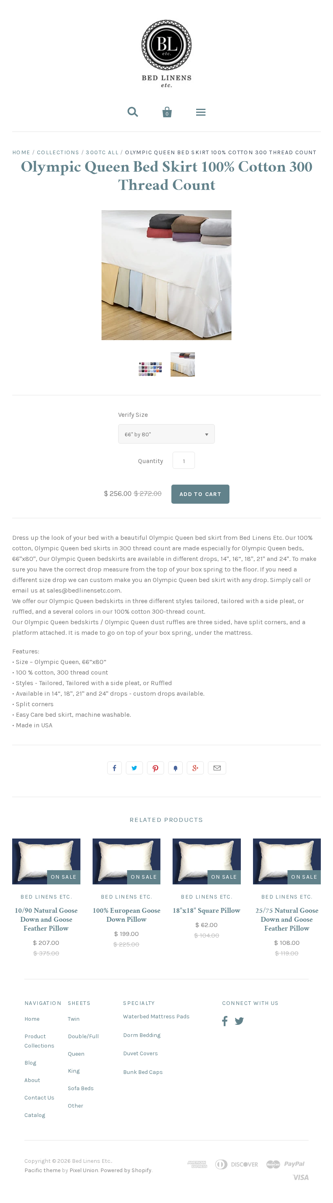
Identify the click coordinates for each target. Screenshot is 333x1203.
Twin (74, 1018)
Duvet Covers (140, 1053)
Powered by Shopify (125, 1170)
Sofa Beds (81, 1088)
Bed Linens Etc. (46, 896)
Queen (76, 1053)
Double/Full (83, 1036)
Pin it (155, 767)
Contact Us (39, 1097)
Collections (58, 152)
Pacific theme (42, 1170)
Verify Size (133, 414)
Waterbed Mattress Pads (156, 1016)
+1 (195, 767)
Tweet (134, 767)
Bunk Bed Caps (143, 1072)
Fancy (175, 767)
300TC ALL (102, 152)
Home (21, 152)
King (74, 1070)
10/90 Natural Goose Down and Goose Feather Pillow (46, 920)
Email (217, 767)
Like (114, 767)
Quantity (150, 461)
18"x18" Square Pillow (206, 911)
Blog (30, 1062)
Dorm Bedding (141, 1035)
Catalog (34, 1115)
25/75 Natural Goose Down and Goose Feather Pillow (286, 920)
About (32, 1080)
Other (75, 1105)
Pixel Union (83, 1170)
